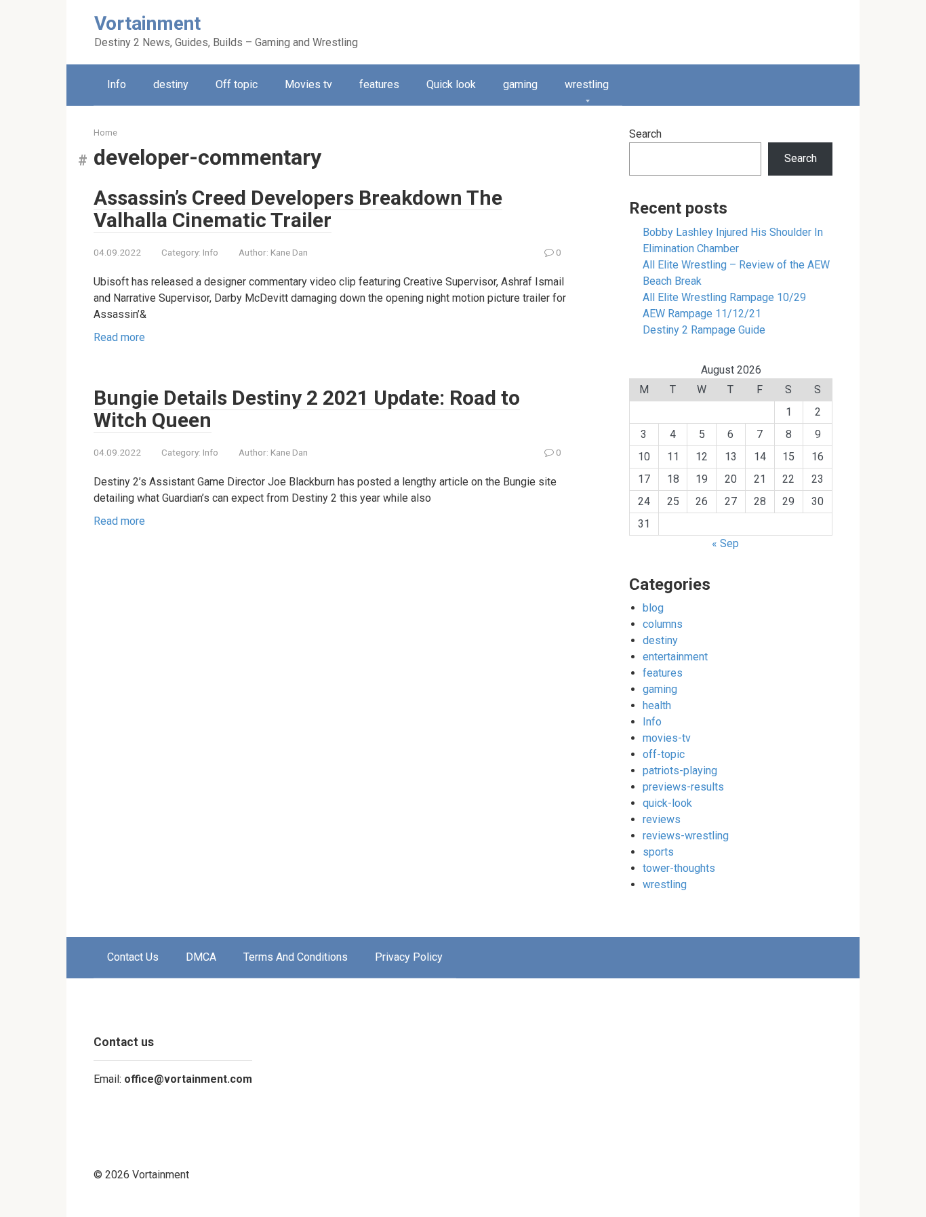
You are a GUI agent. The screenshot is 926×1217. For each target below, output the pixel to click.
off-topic (664, 754)
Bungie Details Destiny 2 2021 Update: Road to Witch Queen (307, 409)
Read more (119, 337)
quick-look (667, 803)
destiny (170, 84)
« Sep (725, 543)
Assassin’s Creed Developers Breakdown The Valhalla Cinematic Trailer (298, 209)
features (379, 84)
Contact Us (133, 957)
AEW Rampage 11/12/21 (702, 313)
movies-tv (667, 738)
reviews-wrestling (686, 835)
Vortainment (147, 23)
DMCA (201, 957)
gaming (520, 84)
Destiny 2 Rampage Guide (704, 329)
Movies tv (308, 84)
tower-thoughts (679, 868)
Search (645, 133)
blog (653, 607)
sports (658, 851)
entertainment (675, 656)
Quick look (451, 84)
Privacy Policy (409, 957)
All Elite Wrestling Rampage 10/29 (724, 297)
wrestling (587, 84)
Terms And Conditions (295, 957)
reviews (662, 819)
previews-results (683, 786)
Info (116, 84)
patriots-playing (680, 770)
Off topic (237, 84)
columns (663, 624)
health (657, 705)
